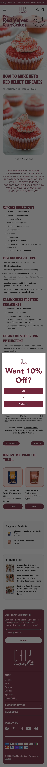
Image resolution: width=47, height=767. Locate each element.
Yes (23, 391)
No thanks (23, 404)
